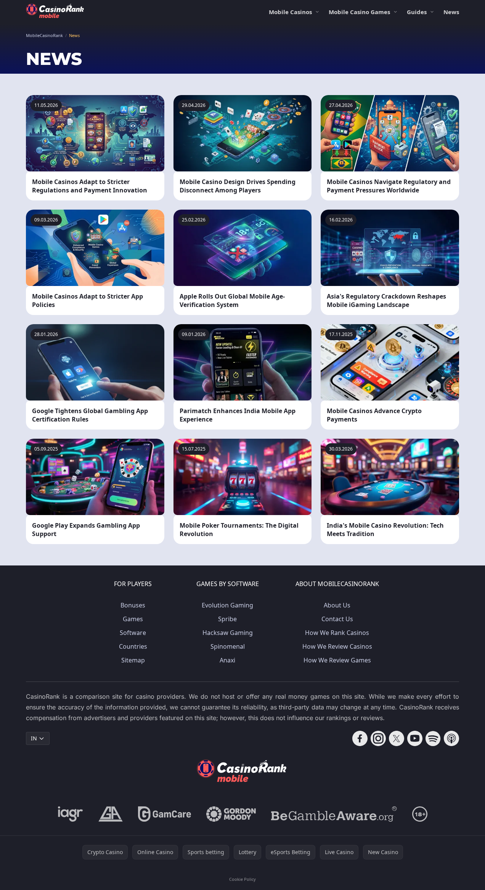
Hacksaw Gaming (227, 632)
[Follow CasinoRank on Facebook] (360, 738)
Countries (133, 646)
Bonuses (132, 605)
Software (133, 632)
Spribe (227, 619)
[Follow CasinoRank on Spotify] (433, 738)
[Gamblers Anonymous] (110, 814)
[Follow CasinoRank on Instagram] (378, 738)
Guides (417, 12)
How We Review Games (337, 660)
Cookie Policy (242, 879)
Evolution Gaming (227, 605)
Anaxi (227, 660)
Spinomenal (227, 646)
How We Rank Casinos (337, 632)
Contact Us (337, 619)
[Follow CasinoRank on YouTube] (414, 738)
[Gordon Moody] (231, 814)
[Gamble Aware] (334, 814)
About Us (337, 605)
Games (133, 619)
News (451, 12)
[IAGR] (70, 814)
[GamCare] (164, 814)
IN (34, 738)
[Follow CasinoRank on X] (396, 738)
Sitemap (133, 660)
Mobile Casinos (290, 12)
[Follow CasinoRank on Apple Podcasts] (451, 738)
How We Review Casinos (337, 646)
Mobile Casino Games (359, 12)
